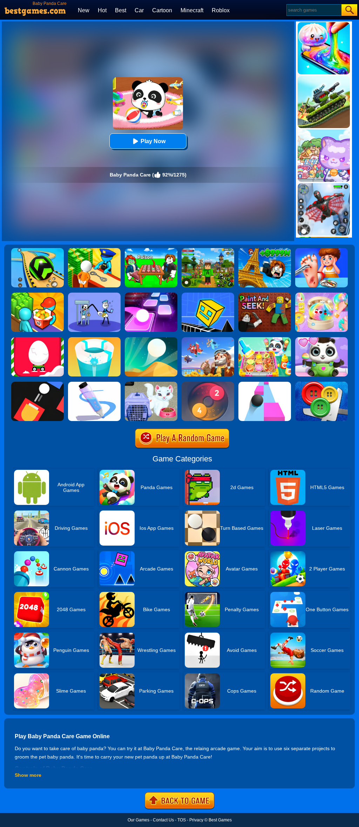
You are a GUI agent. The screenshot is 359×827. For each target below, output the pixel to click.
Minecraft (192, 10)
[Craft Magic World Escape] (208, 250)
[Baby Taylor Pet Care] (151, 384)
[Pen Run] (94, 384)
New (83, 10)
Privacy (196, 820)
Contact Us (163, 820)
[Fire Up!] (37, 384)
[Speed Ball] (264, 384)
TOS (181, 820)
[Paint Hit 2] (94, 339)
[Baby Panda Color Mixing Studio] (264, 295)
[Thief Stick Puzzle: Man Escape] (94, 295)
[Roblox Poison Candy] (151, 250)
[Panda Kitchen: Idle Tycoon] (37, 295)
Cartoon (162, 10)
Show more (28, 775)
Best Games (220, 820)
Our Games (138, 820)
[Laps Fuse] (208, 384)
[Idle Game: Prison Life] (94, 250)
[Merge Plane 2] (208, 339)
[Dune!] (151, 339)
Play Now (153, 141)
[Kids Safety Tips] (321, 250)
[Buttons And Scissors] (321, 384)
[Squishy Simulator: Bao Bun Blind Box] (321, 295)
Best (120, 10)
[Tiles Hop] (151, 295)
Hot (102, 10)
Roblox (221, 10)
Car (139, 10)
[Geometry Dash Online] (208, 295)
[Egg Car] (37, 339)
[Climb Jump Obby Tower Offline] (264, 250)
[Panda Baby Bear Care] (321, 339)
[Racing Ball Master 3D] (37, 250)
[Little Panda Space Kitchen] (264, 339)
